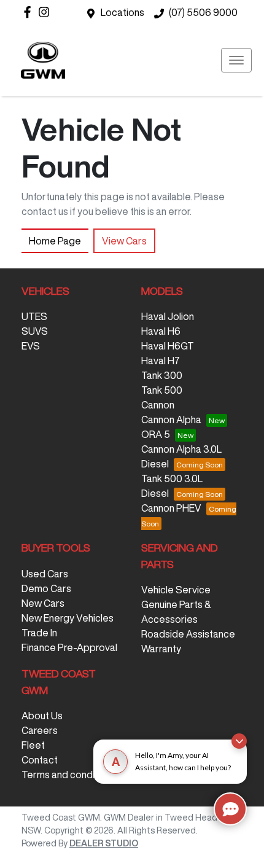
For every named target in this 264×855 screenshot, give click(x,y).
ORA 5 (155, 434)
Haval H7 (160, 360)
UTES (34, 316)
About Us (42, 715)
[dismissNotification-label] (239, 741)
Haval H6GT (167, 346)
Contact (39, 760)
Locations (122, 12)
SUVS (34, 331)
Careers (39, 730)
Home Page (55, 241)
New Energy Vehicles (67, 618)
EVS (30, 346)
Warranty (161, 649)
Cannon (157, 405)
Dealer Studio (103, 843)
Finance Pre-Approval (69, 647)
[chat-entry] (230, 809)
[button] (236, 60)
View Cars (124, 241)
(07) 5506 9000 (203, 12)
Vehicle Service (176, 590)
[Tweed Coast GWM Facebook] (29, 12)
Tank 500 (161, 390)
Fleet (33, 745)
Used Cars (44, 574)
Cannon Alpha (171, 419)
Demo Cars (46, 588)
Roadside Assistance (188, 634)
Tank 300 (161, 375)
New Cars (42, 603)
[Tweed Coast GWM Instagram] (46, 12)
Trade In (39, 633)
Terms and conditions (68, 774)
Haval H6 (161, 331)
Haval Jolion (167, 316)
